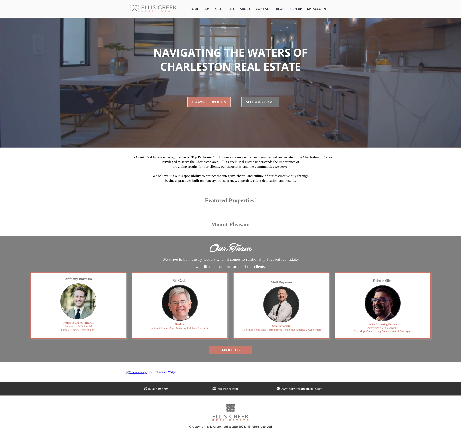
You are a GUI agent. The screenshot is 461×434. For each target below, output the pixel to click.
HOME (194, 9)
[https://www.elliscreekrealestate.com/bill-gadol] (179, 303)
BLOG (280, 9)
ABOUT (245, 9)
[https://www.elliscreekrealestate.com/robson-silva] (382, 303)
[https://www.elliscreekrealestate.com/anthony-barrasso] (78, 301)
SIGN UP (296, 9)
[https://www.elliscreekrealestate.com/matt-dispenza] (281, 304)
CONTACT (263, 9)
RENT (231, 9)
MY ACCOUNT (317, 9)
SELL (218, 9)
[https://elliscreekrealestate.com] (153, 8)
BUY (207, 9)
